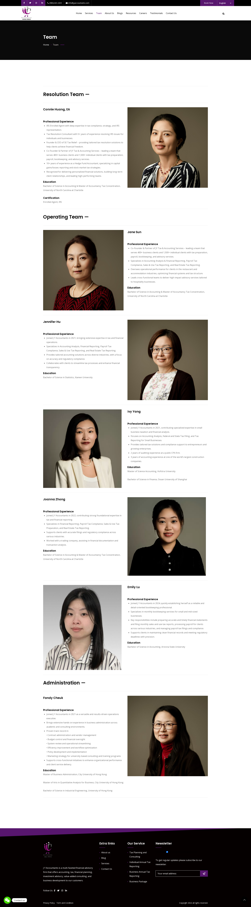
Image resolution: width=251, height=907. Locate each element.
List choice (161, 851)
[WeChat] (7, 900)
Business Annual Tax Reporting (139, 873)
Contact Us (171, 13)
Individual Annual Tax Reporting (139, 864)
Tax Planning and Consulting (138, 854)
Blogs (120, 13)
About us (109, 13)
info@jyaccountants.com (78, 3)
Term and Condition (64, 903)
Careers (143, 13)
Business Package (138, 881)
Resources (131, 13)
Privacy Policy (49, 903)
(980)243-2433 (55, 3)
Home (79, 13)
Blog (103, 858)
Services (89, 13)
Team (99, 13)
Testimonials (156, 13)
